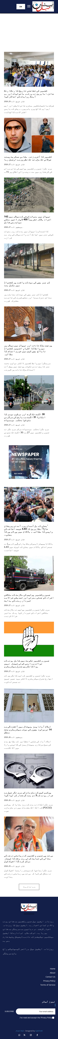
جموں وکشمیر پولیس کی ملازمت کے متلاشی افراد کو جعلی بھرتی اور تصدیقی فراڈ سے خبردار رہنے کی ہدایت (29, 597)
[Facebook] (37, 1035)
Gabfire (38, 1031)
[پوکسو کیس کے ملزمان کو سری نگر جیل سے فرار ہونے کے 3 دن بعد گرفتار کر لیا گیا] (29, 771)
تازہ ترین (20, 101)
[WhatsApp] (19, 1035)
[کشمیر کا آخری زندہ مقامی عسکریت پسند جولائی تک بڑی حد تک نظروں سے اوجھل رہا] (29, 135)
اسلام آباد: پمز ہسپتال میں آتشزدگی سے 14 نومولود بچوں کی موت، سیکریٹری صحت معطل (28, 729)
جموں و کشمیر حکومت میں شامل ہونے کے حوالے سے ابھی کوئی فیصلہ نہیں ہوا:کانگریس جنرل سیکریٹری (26, 663)
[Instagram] (30, 1035)
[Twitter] (24, 1035)
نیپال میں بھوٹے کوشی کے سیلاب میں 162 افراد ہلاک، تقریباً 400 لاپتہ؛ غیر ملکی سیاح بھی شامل (27, 219)
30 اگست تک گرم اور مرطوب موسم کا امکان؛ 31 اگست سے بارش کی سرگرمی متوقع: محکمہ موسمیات (25, 417)
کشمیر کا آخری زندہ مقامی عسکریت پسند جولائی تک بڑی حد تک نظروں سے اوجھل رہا (28, 158)
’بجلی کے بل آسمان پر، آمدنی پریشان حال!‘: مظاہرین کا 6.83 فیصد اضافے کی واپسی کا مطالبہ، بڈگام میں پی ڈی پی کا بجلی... (28, 530)
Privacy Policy (46, 1018)
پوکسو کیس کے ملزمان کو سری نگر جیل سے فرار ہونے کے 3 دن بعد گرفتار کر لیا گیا (28, 794)
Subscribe (9, 1011)
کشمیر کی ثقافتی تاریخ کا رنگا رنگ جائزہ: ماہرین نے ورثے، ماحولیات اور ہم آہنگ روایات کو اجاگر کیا (29, 93)
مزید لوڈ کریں (30, 887)
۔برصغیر (19, 227)
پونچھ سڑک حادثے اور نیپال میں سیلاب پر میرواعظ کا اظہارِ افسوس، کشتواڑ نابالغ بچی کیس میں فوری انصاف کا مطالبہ (28, 350)
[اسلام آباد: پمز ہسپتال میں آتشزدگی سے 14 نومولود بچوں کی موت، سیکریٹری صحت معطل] (29, 705)
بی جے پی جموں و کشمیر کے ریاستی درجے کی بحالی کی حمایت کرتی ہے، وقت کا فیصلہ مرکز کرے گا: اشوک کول (28, 858)
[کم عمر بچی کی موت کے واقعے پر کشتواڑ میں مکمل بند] (29, 260)
